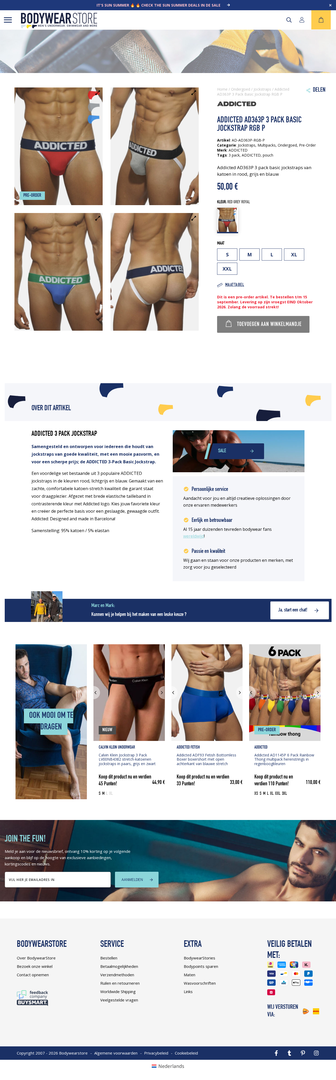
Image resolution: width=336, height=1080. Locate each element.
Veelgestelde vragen (119, 1000)
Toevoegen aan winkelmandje (269, 325)
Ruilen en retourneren (120, 983)
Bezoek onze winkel (34, 966)
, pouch (267, 155)
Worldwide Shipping (118, 991)
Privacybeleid (156, 1053)
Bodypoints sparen (201, 966)
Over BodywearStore (36, 957)
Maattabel (234, 285)
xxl (227, 269)
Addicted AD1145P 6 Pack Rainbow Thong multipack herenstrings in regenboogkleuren (284, 759)
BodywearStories (199, 957)
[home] (59, 26)
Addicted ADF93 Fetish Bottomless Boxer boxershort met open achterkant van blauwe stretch (206, 759)
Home (222, 89)
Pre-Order (307, 145)
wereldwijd (193, 536)
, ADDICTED (250, 155)
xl (294, 254)
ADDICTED (260, 747)
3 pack (234, 155)
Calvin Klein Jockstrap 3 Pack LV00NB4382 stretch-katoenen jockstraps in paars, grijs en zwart (127, 759)
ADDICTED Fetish (188, 747)
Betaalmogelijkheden (119, 966)
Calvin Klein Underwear (117, 747)
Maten (189, 974)
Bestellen (108, 957)
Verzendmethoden (117, 974)
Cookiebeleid (186, 1053)
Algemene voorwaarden (116, 1053)
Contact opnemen (33, 974)
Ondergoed (240, 89)
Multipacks (267, 145)
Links (188, 991)
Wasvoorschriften (200, 983)
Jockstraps (262, 89)
